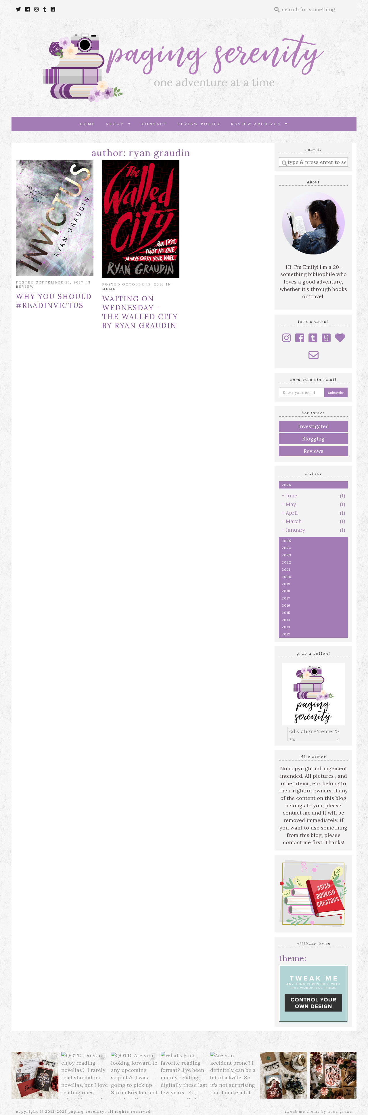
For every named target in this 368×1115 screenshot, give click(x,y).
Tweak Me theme (302, 1111)
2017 (286, 598)
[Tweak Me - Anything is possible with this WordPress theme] (313, 993)
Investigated (313, 426)
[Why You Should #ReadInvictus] (54, 218)
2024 (286, 548)
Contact (154, 124)
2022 (286, 562)
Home (88, 124)
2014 (286, 620)
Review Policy (199, 124)
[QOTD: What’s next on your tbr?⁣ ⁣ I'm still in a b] (283, 1075)
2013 (286, 627)
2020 (287, 576)
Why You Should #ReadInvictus (54, 301)
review (25, 287)
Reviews (313, 451)
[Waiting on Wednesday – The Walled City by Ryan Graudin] (141, 219)
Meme (109, 289)
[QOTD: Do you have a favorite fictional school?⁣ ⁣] (35, 1075)
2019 (286, 584)
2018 (286, 591)
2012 (286, 634)
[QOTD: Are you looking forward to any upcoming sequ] (134, 1075)
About (117, 124)
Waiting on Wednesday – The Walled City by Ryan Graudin (140, 312)
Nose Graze (340, 1111)
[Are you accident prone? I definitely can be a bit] (233, 1075)
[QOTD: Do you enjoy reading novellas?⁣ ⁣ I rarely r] (84, 1075)
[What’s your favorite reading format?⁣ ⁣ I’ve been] (184, 1075)
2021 (286, 569)
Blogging (313, 438)
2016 (286, 605)
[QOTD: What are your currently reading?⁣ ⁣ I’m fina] (333, 1075)
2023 (286, 555)
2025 (286, 541)
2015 (286, 612)
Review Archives (258, 124)
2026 (286, 485)
